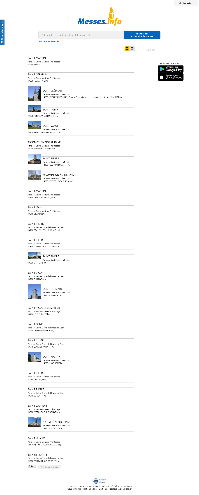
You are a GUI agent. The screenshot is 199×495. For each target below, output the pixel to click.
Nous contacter (74, 489)
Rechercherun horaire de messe (141, 35)
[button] (127, 48)
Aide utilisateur (125, 489)
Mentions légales (90, 489)
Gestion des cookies (108, 489)
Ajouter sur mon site (49, 467)
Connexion (187, 3)
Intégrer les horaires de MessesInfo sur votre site (89, 486)
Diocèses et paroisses (122, 486)
